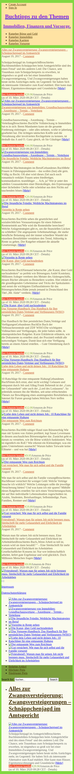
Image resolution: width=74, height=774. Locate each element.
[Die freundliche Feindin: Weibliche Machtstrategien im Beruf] (37, 206)
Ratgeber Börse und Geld (23, 33)
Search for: (7, 679)
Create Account (17, 4)
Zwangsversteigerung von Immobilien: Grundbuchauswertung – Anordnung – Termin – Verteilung (37, 109)
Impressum (7, 586)
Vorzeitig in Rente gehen (16, 209)
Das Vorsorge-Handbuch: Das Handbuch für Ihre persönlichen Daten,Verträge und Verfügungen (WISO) (33, 310)
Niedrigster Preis (18, 673)
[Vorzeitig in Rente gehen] (17, 257)
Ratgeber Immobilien (21, 37)
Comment (28, 56)
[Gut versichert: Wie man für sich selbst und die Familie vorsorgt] (37, 516)
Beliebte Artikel (17, 666)
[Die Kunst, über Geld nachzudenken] (24, 305)
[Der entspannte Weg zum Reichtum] (23, 462)
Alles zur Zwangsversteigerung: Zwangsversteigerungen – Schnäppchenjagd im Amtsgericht (35, 51)
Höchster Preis (17, 669)
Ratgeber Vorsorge (19, 43)
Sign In (13, 7)
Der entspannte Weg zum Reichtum (22, 420)
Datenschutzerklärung (13, 592)
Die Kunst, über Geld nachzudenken (22, 260)
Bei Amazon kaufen (13, 94)
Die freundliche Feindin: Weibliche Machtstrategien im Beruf (36, 158)
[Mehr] (61, 88)
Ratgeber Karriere (19, 40)
